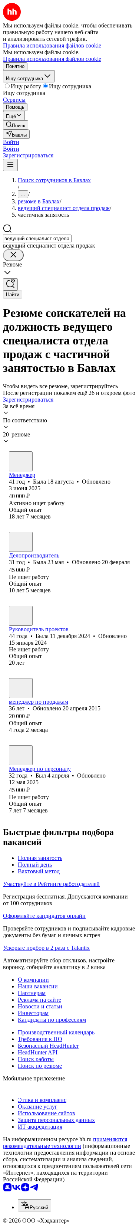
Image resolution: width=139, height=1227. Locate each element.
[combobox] (37, 238)
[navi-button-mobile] (10, 165)
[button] (11, 142)
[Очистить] (13, 255)
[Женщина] (21, 461)
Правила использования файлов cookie (52, 59)
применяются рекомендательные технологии (65, 1142)
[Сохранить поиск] (10, 284)
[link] (15, 125)
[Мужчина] (21, 755)
